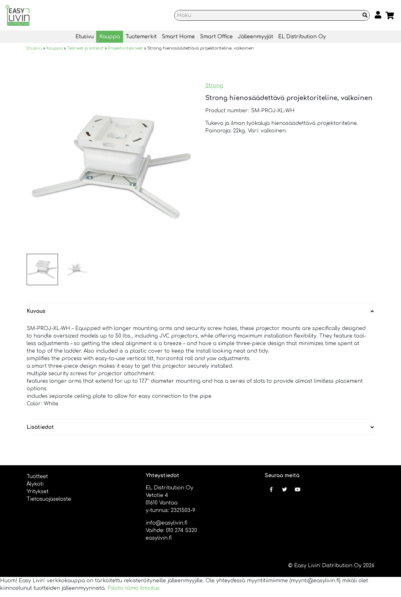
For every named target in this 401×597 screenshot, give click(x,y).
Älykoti (35, 484)
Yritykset (38, 491)
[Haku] (365, 15)
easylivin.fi (159, 538)
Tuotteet (37, 476)
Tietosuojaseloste (49, 499)
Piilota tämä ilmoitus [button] (133, 588)
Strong (214, 85)
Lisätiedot (40, 427)
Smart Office (216, 37)
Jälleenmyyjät (255, 37)
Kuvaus (36, 311)
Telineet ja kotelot (85, 48)
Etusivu (85, 37)
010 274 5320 (181, 530)
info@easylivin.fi (166, 523)
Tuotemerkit (141, 37)
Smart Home (178, 37)
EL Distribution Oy (302, 37)
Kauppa (109, 37)
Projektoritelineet (125, 48)
